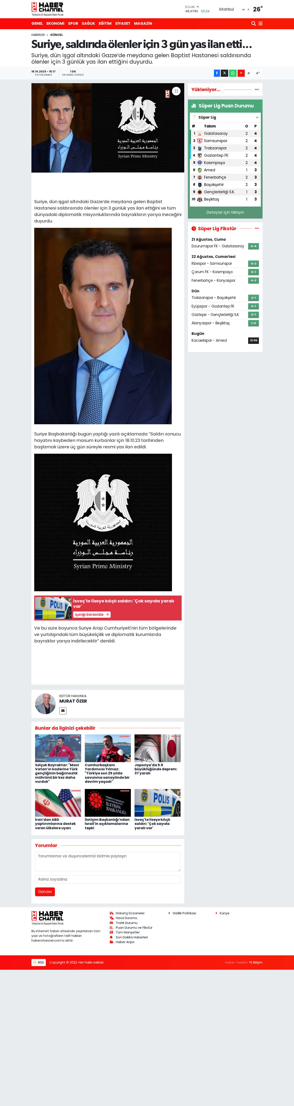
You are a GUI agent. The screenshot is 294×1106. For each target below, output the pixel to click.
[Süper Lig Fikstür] (257, 228)
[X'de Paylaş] (224, 73)
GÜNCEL (56, 35)
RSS (40, 962)
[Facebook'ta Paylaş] (217, 73)
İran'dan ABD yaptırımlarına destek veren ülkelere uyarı (55, 823)
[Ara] (254, 23)
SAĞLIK (88, 23)
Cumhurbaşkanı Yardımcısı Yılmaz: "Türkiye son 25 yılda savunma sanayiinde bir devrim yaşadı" (107, 773)
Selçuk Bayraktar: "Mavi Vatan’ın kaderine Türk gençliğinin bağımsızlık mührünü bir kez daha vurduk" (57, 773)
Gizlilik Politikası (184, 913)
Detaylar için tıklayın (225, 212)
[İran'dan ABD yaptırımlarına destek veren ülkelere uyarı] (58, 802)
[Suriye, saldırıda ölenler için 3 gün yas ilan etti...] (107, 128)
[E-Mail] (63, 710)
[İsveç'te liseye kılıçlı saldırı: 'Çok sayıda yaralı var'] (158, 802)
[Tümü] (257, 89)
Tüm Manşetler (128, 932)
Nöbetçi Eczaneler (130, 913)
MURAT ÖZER (73, 701)
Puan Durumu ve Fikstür (134, 927)
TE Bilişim (256, 962)
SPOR (73, 23)
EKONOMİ (55, 23)
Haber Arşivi (125, 942)
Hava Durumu (126, 918)
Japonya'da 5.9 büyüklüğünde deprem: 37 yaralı (156, 769)
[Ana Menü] (260, 23)
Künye (224, 913)
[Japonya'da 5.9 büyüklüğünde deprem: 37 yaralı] (158, 748)
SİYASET (122, 23)
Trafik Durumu (127, 923)
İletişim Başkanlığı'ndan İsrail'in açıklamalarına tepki (107, 823)
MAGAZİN (143, 23)
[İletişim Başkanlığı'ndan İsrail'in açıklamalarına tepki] (108, 802)
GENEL (37, 23)
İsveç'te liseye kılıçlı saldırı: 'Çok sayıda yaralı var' (152, 823)
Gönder (45, 891)
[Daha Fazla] (241, 73)
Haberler (38, 35)
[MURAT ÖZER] (45, 703)
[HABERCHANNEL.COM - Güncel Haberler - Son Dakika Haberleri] (47, 9)
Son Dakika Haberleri (132, 937)
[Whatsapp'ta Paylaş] (233, 73)
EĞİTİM (105, 23)
